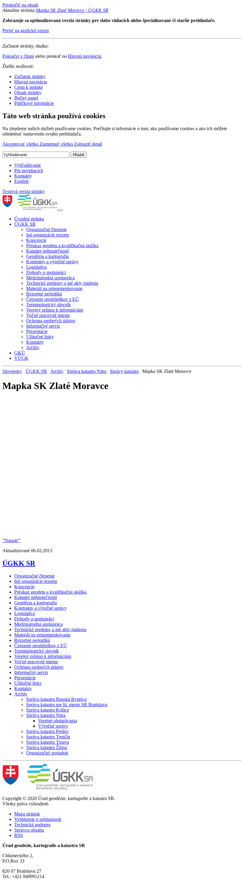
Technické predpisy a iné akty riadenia (62, 283)
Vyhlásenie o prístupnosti (37, 819)
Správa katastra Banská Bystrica (56, 699)
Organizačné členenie (46, 229)
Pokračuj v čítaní (18, 56)
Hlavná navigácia (30, 81)
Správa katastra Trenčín (48, 736)
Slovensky (12, 371)
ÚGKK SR (25, 224)
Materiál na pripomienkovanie (54, 288)
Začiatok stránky (30, 76)
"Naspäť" (11, 540)
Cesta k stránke (28, 87)
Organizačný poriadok (47, 752)
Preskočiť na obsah (20, 4)
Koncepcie (36, 240)
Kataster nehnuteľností (47, 250)
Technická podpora (32, 824)
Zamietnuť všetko (57, 144)
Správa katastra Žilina (46, 747)
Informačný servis (43, 326)
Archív (32, 347)
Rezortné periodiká (44, 293)
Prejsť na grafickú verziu (25, 30)
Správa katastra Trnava (47, 742)
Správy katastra (124, 371)
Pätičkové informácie (34, 103)
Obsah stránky (27, 92)
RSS (18, 835)
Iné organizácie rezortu (47, 234)
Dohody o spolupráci (46, 272)
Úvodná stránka (29, 218)
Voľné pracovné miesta (48, 315)
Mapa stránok (27, 813)
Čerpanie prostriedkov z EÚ (52, 299)
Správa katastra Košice (47, 709)
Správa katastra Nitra (86, 371)
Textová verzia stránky (23, 191)
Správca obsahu (29, 829)
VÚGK (21, 358)
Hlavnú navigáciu (84, 56)
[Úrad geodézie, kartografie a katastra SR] (30, 208)
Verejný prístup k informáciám (54, 309)
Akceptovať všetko (21, 144)
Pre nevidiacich (28, 170)
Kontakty (23, 175)
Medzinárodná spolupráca (50, 277)
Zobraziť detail (88, 144)
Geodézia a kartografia (47, 256)
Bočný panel (26, 97)
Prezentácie (37, 331)
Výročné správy (53, 726)
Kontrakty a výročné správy (52, 261)
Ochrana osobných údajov (51, 320)
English (21, 181)
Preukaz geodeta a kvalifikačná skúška (62, 245)
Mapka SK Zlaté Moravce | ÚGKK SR (72, 10)
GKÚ (19, 352)
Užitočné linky (40, 336)
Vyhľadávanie (27, 165)
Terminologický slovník (48, 304)
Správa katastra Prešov (47, 731)
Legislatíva (36, 267)
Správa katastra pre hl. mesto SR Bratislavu (66, 704)
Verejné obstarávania (57, 720)
